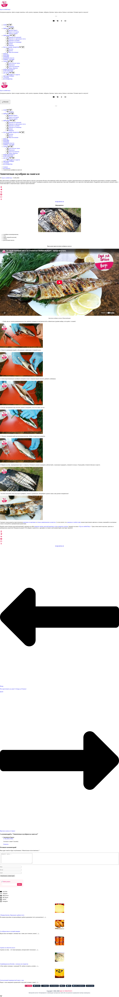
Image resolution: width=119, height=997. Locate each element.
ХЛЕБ (5, 25)
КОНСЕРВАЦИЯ (8, 71)
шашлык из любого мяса (74, 522)
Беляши (11, 43)
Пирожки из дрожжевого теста (17, 39)
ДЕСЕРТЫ (6, 73)
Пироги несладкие (14, 32)
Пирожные (12, 64)
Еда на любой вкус (5, 9)
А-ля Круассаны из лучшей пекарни (10, 931)
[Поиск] (63, 16)
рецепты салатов (63, 526)
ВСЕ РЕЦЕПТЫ (7, 79)
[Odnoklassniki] (59, 187)
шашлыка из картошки (29, 522)
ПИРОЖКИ (6, 35)
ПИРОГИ (6, 28)
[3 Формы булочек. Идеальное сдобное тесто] (59, 908)
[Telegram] (59, 189)
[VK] (59, 192)
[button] (8, 25)
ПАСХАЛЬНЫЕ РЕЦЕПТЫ (11, 47)
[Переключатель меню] (10, 25)
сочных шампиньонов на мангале (46, 522)
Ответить (5, 844)
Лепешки (11, 26)
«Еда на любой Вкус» (85, 526)
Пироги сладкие (13, 33)
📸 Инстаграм (90, 985)
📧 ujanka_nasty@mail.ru (78, 985)
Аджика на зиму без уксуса (7, 947)
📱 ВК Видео (45, 985)
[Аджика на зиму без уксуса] (59, 941)
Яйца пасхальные (13, 52)
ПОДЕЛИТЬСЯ (59, 201)
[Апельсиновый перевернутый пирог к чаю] (59, 973)
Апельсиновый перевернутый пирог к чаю (12, 980)
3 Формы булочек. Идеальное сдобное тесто (12, 915)
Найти (19, 884)
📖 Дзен (62, 985)
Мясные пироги (13, 30)
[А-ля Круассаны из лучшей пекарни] (59, 924)
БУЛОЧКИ (6, 55)
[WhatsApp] (59, 197)
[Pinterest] (59, 194)
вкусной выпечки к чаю (50, 526)
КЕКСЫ (5, 53)
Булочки (11, 49)
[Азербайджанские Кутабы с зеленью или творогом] (59, 957)
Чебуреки (11, 45)
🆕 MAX (68, 985)
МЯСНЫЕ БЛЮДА (8, 76)
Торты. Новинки (13, 68)
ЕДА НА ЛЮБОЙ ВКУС (66, 991)
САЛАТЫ (6, 77)
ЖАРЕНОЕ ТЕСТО (8, 58)
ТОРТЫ (5, 61)
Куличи (11, 50)
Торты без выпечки (14, 66)
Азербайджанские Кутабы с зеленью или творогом (14, 964)
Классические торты (14, 63)
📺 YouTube (28, 985)
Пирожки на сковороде (15, 42)
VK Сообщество (54, 985)
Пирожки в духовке (14, 40)
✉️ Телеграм (37, 985)
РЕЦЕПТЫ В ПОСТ (9, 69)
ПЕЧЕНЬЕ (6, 56)
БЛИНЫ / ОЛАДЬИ (8, 59)
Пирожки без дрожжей (15, 37)
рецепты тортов (39, 526)
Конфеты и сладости (14, 74)
